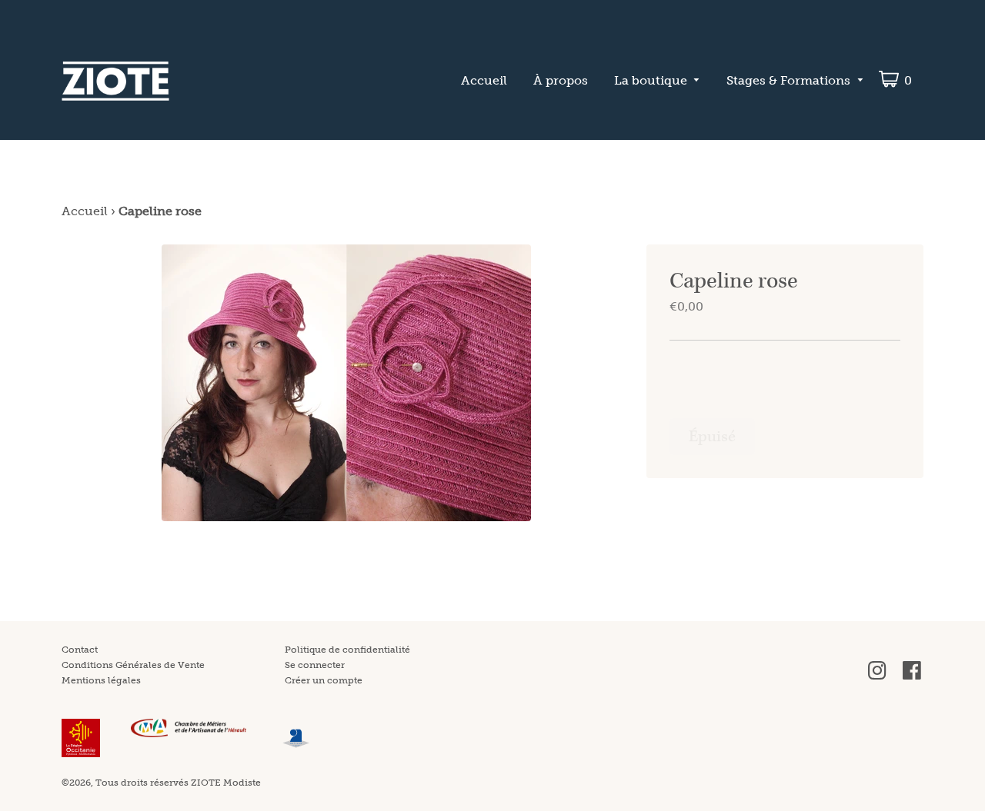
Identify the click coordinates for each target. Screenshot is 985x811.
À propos (560, 80)
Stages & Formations (788, 80)
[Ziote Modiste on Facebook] (911, 676)
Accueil (484, 80)
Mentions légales (101, 680)
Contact (80, 649)
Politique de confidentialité (347, 649)
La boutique (650, 80)
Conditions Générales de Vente (133, 665)
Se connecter (315, 665)
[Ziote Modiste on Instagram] (877, 676)
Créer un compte (323, 680)
